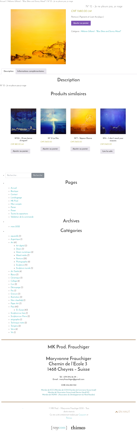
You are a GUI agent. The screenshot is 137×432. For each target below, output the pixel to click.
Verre (13, 329)
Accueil (3, 1)
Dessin (18, 249)
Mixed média (21, 255)
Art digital (20, 246)
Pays (12, 307)
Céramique (15, 278)
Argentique (15, 239)
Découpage (15, 287)
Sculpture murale (23, 268)
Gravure (14, 294)
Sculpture (20, 265)
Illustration (15, 297)
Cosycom (82, 415)
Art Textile (15, 271)
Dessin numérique (23, 252)
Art (12, 242)
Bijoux (13, 275)
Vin (12, 332)
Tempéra (14, 326)
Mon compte (16, 204)
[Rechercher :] (18, 175)
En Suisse (20, 310)
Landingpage (16, 198)
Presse (13, 211)
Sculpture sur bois (18, 313)
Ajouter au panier (81, 23)
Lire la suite (107, 151)
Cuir (12, 284)
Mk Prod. (14, 201)
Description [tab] (9, 71)
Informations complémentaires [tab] (30, 71)
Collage (14, 281)
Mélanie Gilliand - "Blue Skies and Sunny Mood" (26, 1)
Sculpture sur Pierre (19, 316)
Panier (13, 207)
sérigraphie (15, 320)
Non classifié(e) (17, 300)
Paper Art (15, 303)
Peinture (19, 259)
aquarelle (14, 236)
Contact (14, 194)
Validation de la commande (22, 217)
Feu (12, 291)
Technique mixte (17, 323)
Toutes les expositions (19, 214)
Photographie (21, 262)
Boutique (14, 191)
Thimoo (69, 418)
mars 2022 (15, 227)
